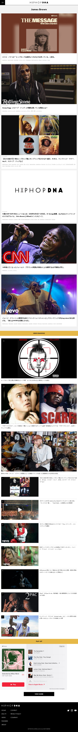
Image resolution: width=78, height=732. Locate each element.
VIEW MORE (39, 694)
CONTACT (14, 710)
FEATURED (5, 721)
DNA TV (4, 714)
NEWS (4, 717)
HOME (4, 710)
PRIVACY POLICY (16, 714)
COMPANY (14, 717)
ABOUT (4, 725)
